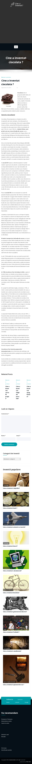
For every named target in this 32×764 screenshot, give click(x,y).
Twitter (8, 702)
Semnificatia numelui (6, 750)
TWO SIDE (28, 761)
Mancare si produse (6, 77)
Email (18, 435)
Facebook (20, 699)
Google (26, 702)
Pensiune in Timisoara (6, 719)
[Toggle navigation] (16, 46)
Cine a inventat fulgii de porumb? (15, 392)
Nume (3, 435)
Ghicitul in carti (5, 734)
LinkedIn (17, 702)
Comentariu (5, 414)
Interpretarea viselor (6, 721)
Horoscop (3, 748)
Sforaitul (3, 736)
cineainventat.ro (13, 760)
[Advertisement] (16, 24)
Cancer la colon (5, 723)
